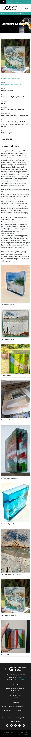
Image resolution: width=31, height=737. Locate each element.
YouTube (24, 725)
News (5, 714)
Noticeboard (7, 710)
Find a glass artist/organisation (13, 706)
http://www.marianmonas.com (12, 84)
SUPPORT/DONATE (22, 2)
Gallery (20, 710)
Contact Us (7, 718)
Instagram (19, 725)
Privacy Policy (9, 732)
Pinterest (15, 725)
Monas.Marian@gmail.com (10, 78)
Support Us (21, 718)
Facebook (7, 725)
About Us (20, 714)
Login (10, 2)
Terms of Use (22, 732)
